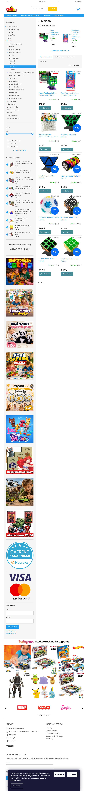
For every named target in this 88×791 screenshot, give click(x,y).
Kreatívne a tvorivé (15, 98)
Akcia (13, 143)
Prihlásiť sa (12, 627)
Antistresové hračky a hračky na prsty (21, 73)
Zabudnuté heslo (11, 633)
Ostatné (12, 70)
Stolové (12, 61)
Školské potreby (12, 107)
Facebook (12, 735)
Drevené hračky (14, 87)
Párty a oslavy (11, 104)
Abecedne (43, 61)
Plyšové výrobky (14, 50)
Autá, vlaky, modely (15, 44)
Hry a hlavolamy (14, 58)
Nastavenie (16, 786)
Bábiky (11, 47)
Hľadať (52, 9)
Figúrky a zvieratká (15, 52)
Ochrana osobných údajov (54, 736)
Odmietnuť (59, 775)
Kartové (12, 64)
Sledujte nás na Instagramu (52, 641)
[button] (39, 715)
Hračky (9, 41)
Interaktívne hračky (15, 84)
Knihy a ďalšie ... (12, 101)
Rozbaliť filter (18, 151)
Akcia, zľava (11, 35)
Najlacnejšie (59, 57)
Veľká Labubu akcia (13, 119)
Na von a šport (14, 81)
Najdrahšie (71, 57)
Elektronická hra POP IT (16, 75)
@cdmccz (12, 741)
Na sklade (14, 140)
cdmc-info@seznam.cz (16, 728)
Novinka (13, 147)
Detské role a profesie (16, 90)
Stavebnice (13, 78)
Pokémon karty (14, 29)
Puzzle (11, 55)
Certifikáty (49, 739)
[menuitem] (11, 15)
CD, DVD (9, 113)
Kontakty (42, 2)
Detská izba (13, 93)
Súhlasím (72, 775)
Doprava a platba (51, 731)
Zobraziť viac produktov (59, 51)
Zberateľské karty (13, 27)
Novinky (9, 38)
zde (19, 780)
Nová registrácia (11, 631)
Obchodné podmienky (53, 733)
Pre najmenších (14, 96)
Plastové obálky (12, 116)
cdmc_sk (12, 738)
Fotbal (11, 32)
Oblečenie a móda (13, 110)
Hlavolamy (13, 67)
